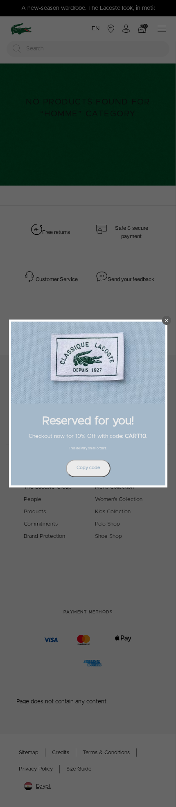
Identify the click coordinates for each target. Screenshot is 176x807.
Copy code (88, 467)
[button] (166, 320)
